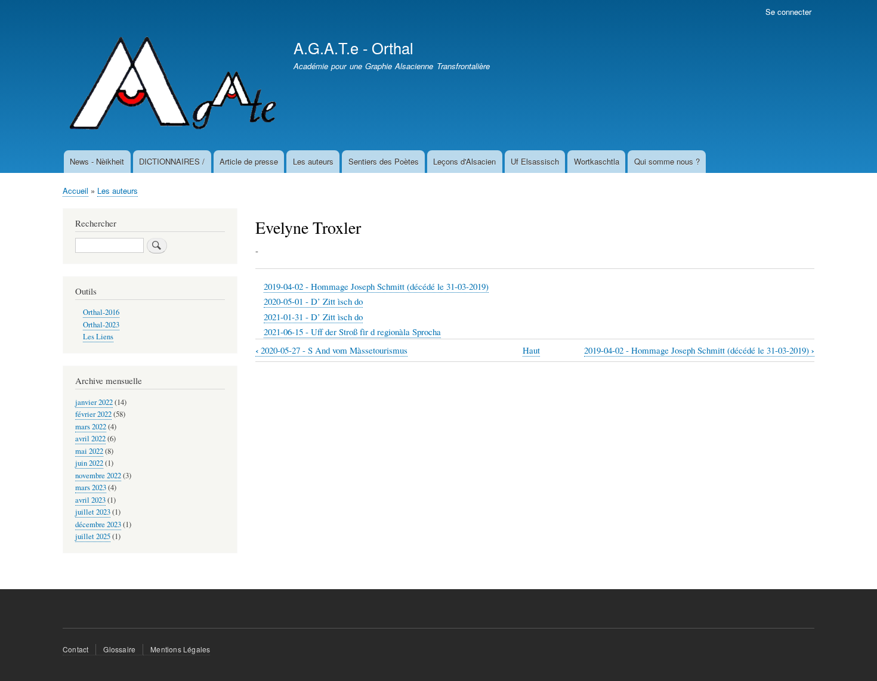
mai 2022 (89, 451)
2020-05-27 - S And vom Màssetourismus (331, 350)
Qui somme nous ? (667, 161)
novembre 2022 (98, 475)
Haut (531, 350)
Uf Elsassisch (535, 161)
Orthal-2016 (101, 312)
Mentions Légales (180, 649)
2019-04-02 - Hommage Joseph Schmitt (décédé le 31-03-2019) (376, 286)
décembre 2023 (98, 524)
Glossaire (119, 649)
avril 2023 (90, 500)
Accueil (75, 190)
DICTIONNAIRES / (172, 161)
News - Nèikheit (97, 161)
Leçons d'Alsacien (464, 161)
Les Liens (98, 337)
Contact (75, 649)
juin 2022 (89, 463)
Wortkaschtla (596, 161)
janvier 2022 (94, 402)
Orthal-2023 (101, 325)
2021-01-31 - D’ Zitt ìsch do (313, 317)
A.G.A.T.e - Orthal (353, 47)
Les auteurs (313, 161)
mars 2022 (90, 427)
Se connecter (788, 11)
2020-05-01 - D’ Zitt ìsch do (313, 301)
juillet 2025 (92, 536)
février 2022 (93, 414)
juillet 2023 (92, 512)
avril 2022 (90, 439)
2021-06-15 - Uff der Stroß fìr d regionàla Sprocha (352, 332)
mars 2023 (90, 487)
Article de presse (249, 161)
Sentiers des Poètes (383, 161)
